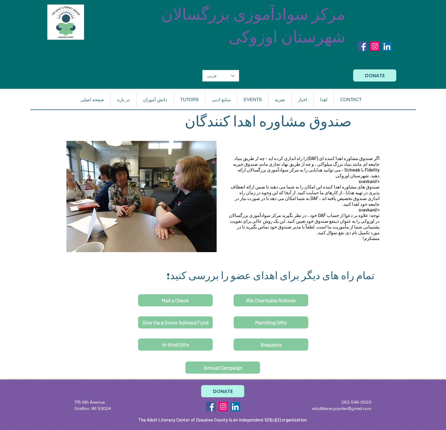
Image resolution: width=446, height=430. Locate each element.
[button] (123, 99)
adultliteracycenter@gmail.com (341, 408)
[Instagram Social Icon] (375, 46)
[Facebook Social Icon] (362, 46)
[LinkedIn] (387, 46)
